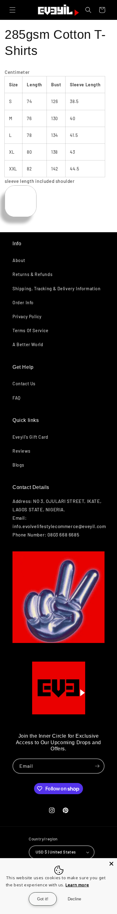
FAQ (16, 397)
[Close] (111, 864)
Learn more (77, 885)
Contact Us (24, 383)
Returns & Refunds (32, 274)
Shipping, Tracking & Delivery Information (56, 288)
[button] (12, 10)
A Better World (27, 344)
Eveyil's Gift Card (30, 437)
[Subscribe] (97, 766)
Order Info (23, 302)
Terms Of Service (30, 330)
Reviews (21, 451)
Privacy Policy (26, 316)
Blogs (18, 465)
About (18, 260)
